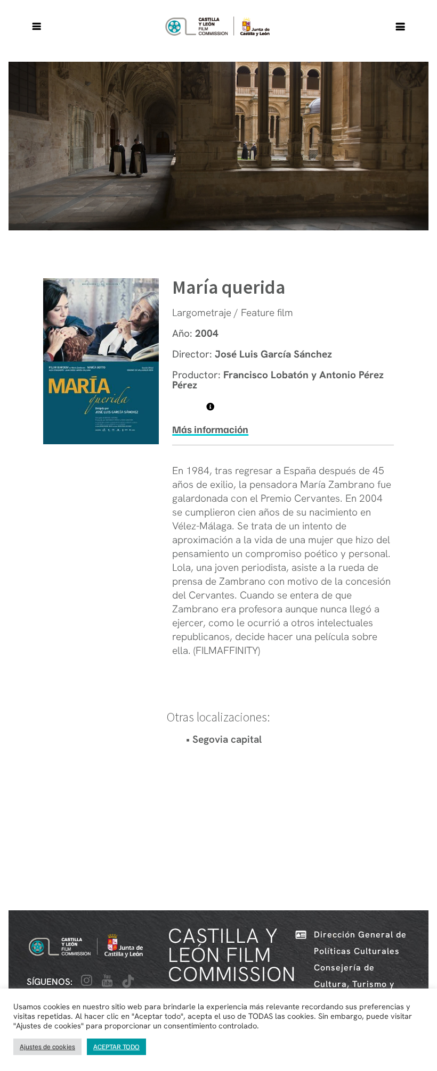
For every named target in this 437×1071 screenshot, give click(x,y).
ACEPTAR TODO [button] (116, 1046)
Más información (210, 429)
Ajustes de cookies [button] (47, 1046)
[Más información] (210, 407)
